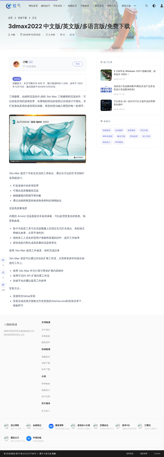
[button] (59, 6)
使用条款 (129, 453)
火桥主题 (47, 453)
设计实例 (146, 136)
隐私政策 (143, 453)
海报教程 (106, 130)
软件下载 (46, 369)
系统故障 (134, 136)
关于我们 (46, 329)
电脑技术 (46, 356)
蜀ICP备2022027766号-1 (27, 453)
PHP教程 (119, 142)
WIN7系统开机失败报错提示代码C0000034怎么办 (19, 333)
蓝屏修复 (131, 130)
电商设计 (106, 142)
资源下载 (22, 17)
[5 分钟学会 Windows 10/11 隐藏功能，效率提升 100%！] (106, 79)
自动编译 (119, 130)
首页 (10, 17)
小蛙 (13, 34)
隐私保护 (46, 342)
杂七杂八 (46, 410)
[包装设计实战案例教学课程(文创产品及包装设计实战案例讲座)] (106, 94)
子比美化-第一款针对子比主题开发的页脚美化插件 (134, 103)
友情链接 (46, 336)
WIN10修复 (108, 136)
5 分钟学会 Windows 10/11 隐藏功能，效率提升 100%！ (135, 73)
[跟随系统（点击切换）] (154, 5)
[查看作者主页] (16, 66)
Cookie (157, 453)
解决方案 (121, 136)
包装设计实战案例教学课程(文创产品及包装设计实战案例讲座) (134, 88)
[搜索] (146, 5)
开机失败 (144, 130)
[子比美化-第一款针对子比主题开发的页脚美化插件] (106, 110)
